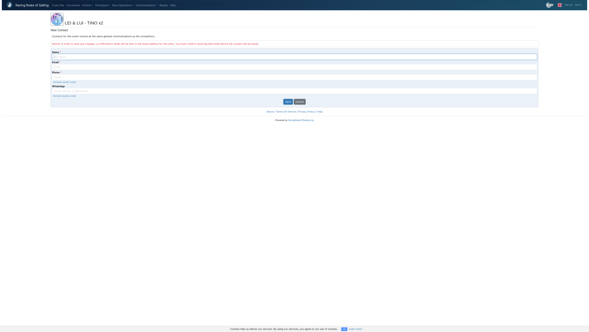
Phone (56, 72)
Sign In (578, 5)
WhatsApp (58, 86)
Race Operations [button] (121, 5)
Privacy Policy (306, 111)
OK (344, 329)
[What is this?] (551, 5)
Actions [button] (86, 5)
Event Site (58, 5)
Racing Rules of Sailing (32, 5)
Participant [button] (101, 5)
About (269, 111)
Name (55, 52)
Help (173, 5)
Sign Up (568, 5)
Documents (73, 5)
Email (55, 62)
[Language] (561, 4)
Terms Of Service (286, 111)
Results (164, 5)
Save (288, 101)
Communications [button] (145, 5)
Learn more (355, 328)
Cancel (300, 101)
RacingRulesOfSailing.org (301, 120)
